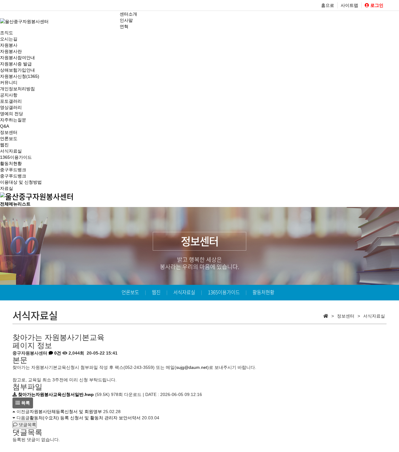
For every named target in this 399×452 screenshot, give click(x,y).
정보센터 (8, 132)
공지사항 (8, 94)
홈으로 (327, 5)
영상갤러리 (11, 107)
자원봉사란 (11, 51)
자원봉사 (8, 45)
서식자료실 (11, 150)
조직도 (6, 32)
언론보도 (8, 138)
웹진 (4, 144)
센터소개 (128, 14)
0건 (57, 353)
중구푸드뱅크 (13, 169)
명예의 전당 (11, 113)
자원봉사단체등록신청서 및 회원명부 (66, 411)
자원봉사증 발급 (16, 63)
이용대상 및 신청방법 (21, 182)
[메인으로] (37, 195)
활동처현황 (11, 163)
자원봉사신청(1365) (19, 76)
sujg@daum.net (191, 367)
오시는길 (8, 38)
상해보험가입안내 (17, 70)
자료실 (6, 188)
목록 (25, 402)
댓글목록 (26, 424)
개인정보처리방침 (17, 88)
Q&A (4, 126)
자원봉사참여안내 (17, 57)
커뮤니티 (8, 82)
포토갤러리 (11, 101)
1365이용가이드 (16, 157)
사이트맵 (349, 5)
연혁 (124, 26)
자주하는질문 (13, 119)
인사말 (126, 20)
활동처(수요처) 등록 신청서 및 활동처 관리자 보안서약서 (85, 417)
